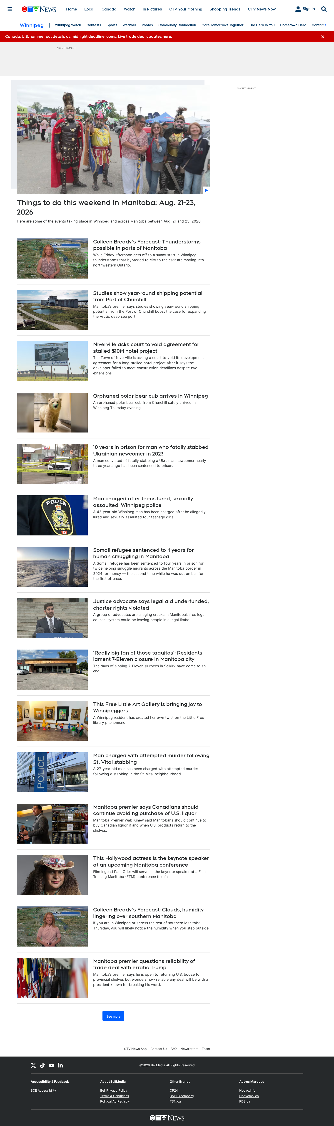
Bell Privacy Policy (113, 1090)
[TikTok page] (42, 1065)
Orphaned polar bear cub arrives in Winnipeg (150, 396)
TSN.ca (175, 1101)
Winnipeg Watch (68, 25)
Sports (112, 25)
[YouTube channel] (51, 1065)
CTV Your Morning (185, 9)
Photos (147, 25)
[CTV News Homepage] (39, 9)
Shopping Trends (225, 9)
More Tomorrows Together (223, 25)
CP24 (174, 1090)
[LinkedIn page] (60, 1065)
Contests (94, 25)
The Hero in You (262, 25)
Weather (129, 25)
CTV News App (135, 1049)
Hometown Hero (293, 25)
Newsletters (189, 1049)
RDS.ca (244, 1101)
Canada (109, 9)
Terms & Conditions (114, 1096)
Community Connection (177, 25)
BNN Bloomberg (182, 1096)
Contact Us (158, 1049)
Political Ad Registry (115, 1101)
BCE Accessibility (43, 1090)
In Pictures (152, 9)
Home (71, 9)
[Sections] (10, 9)
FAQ (174, 1049)
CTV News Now (262, 9)
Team (206, 1049)
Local (89, 9)
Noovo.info (247, 1090)
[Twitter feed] (33, 1065)
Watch (129, 9)
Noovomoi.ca (249, 1096)
